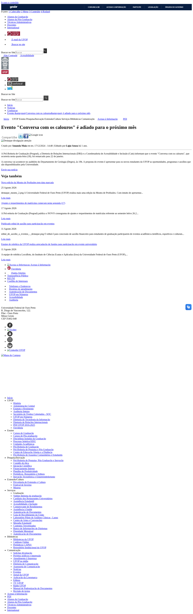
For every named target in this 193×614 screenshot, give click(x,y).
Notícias (17, 569)
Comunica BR (94, 7)
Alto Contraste (10, 55)
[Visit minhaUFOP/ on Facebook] (26, 137)
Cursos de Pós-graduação (25, 436)
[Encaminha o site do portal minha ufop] (13, 35)
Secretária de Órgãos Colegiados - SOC (32, 414)
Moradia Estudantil (22, 523)
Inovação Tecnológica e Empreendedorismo (34, 476)
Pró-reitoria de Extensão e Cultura (29, 482)
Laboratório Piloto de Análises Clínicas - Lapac (35, 517)
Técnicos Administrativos (19, 22)
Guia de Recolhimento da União (28, 515)
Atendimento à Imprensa (25, 558)
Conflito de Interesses (17, 281)
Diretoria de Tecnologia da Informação (31, 419)
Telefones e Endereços (19, 286)
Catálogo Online (21, 542)
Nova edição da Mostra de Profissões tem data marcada (27, 182)
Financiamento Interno (24, 468)
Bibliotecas (75, 119)
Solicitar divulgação (22, 553)
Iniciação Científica (22, 466)
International (13, 27)
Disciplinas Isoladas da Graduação (29, 438)
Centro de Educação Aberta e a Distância (32, 452)
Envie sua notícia (9, 169)
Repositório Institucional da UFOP (29, 547)
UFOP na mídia (20, 561)
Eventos (17, 572)
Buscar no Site (8, 52)
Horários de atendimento (20, 289)
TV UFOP (18, 583)
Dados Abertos (18, 273)
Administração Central (24, 406)
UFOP (15, 119)
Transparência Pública (17, 275)
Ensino (22, 119)
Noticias (11, 107)
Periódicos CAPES (22, 545)
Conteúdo (34, 11)
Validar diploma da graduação (27, 495)
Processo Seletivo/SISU (24, 441)
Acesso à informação (116, 7)
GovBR (13, 7)
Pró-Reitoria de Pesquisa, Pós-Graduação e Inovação (38, 460)
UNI (11, 278)
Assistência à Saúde (22, 509)
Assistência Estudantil (23, 501)
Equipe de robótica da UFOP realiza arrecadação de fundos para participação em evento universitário (49, 244)
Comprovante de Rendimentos (27, 506)
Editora (16, 580)
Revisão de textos (21, 591)
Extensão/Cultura (52, 119)
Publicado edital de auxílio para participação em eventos (27, 223)
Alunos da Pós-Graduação (19, 19)
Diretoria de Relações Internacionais (30, 422)
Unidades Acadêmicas (23, 444)
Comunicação (88, 119)
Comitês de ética (21, 463)
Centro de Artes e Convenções (27, 520)
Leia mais (5, 198)
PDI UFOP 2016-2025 (24, 425)
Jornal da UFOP (21, 574)
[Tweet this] (20, 137)
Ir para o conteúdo (10, 2)
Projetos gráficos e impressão (27, 555)
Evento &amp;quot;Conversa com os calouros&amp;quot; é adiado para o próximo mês (48, 113)
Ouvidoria (16, 269)
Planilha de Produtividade (25, 471)
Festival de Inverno (22, 485)
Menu (24, 11)
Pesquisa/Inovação (35, 119)
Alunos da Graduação (17, 16)
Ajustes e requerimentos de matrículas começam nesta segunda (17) (33, 203)
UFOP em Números (18, 294)
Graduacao (12, 110)
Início (10, 105)
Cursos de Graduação (23, 433)
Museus (17, 487)
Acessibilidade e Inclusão (25, 504)
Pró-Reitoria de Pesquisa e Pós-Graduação (33, 449)
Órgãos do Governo (174, 7)
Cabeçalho (15, 11)
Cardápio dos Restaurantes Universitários (32, 498)
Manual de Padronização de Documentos (32, 588)
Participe (137, 7)
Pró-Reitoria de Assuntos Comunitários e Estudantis (37, 455)
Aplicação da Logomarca (25, 577)
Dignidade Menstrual (23, 531)
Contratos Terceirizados (24, 525)
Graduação (18, 493)
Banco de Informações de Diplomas (30, 528)
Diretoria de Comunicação (25, 564)
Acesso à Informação (108, 119)
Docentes (11, 25)
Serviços (66, 119)
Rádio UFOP (19, 585)
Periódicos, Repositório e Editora (29, 474)
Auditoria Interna (21, 411)
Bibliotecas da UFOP (23, 539)
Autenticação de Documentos (23, 291)
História (17, 403)
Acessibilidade (27, 55)
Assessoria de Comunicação (26, 566)
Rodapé (45, 11)
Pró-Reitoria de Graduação (26, 446)
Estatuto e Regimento (23, 408)
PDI (125, 119)
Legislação (153, 7)
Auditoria (13, 300)
